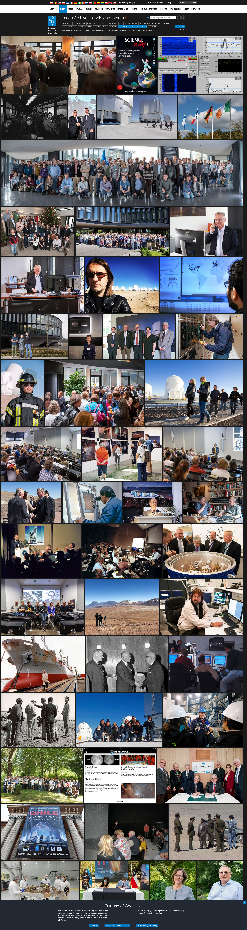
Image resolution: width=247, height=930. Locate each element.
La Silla (97, 27)
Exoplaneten (144, 23)
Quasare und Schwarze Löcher (75, 30)
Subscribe (152, 3)
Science (183, 3)
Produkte (163, 9)
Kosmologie (112, 23)
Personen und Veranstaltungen (133, 27)
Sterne (123, 30)
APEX (96, 23)
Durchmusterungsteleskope (140, 30)
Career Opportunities (192, 9)
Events (134, 9)
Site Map (168, 3)
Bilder (62, 9)
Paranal (113, 27)
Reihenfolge (180, 26)
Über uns (54, 9)
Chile (102, 23)
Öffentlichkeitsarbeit (148, 9)
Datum (182, 30)
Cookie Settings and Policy (147, 925)
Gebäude (152, 27)
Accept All (94, 925)
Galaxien (166, 23)
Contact (160, 3)
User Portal (192, 3)
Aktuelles (79, 9)
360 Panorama (79, 23)
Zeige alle (66, 23)
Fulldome (156, 23)
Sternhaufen (112, 30)
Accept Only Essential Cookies (117, 925)
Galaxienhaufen (69, 27)
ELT (120, 23)
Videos (70, 9)
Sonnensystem (97, 30)
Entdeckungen (123, 9)
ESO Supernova (130, 23)
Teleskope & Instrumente (105, 9)
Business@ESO (175, 9)
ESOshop (89, 9)
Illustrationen (84, 27)
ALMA (89, 23)
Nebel (105, 27)
